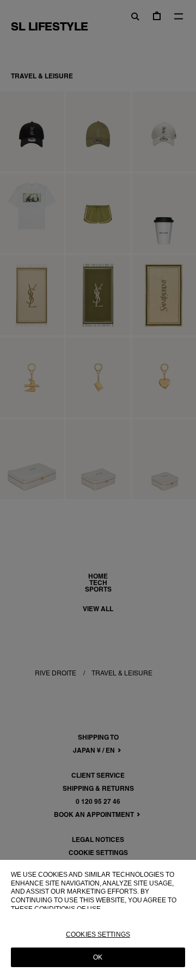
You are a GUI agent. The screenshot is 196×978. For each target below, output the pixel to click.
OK (97, 957)
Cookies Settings (98, 934)
